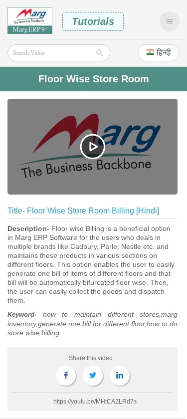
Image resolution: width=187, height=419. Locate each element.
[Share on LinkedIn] (120, 376)
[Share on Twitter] (93, 376)
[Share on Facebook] (66, 376)
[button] (159, 52)
